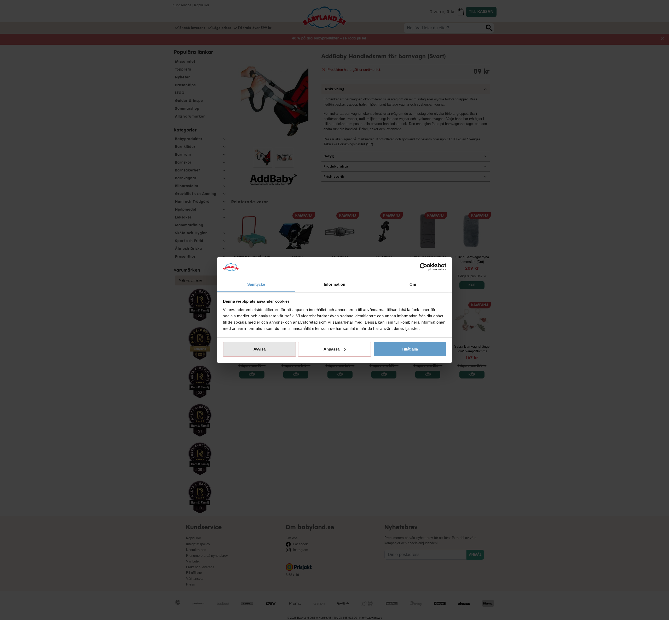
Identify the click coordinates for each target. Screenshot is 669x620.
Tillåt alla (410, 349)
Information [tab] (334, 284)
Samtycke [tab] (256, 284)
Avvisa (259, 349)
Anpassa (331, 349)
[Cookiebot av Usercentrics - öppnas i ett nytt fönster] (423, 267)
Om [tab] (413, 284)
